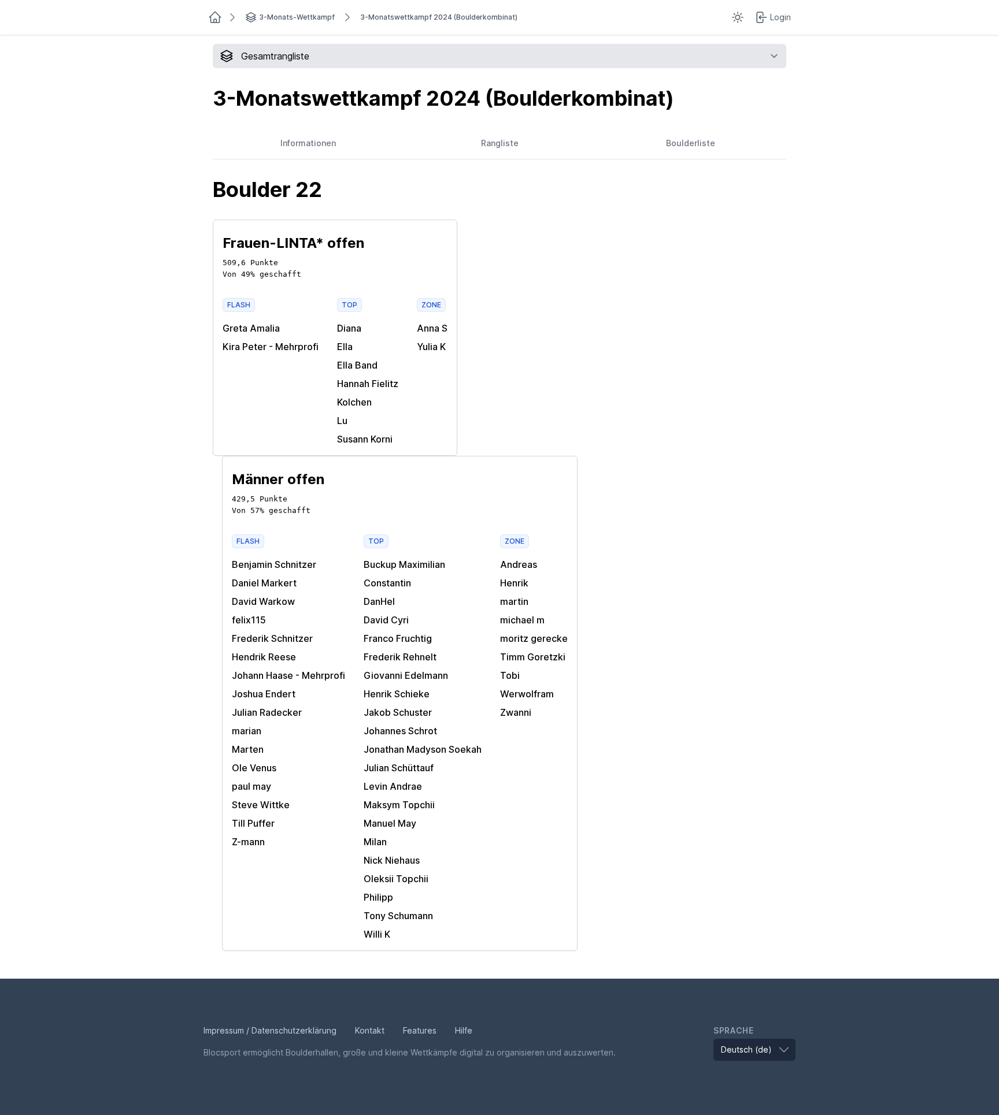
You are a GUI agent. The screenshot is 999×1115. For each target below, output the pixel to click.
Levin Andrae (393, 786)
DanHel (379, 601)
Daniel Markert (264, 583)
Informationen (308, 143)
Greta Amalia (251, 328)
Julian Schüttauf (399, 768)
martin (514, 601)
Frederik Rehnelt (400, 657)
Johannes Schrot (400, 731)
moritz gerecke (534, 638)
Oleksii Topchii (396, 878)
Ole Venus (254, 768)
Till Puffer (253, 823)
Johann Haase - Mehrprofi (288, 675)
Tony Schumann (398, 915)
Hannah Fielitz (367, 383)
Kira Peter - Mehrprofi (271, 346)
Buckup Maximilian (404, 564)
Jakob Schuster (398, 712)
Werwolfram (527, 694)
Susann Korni (365, 439)
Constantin (387, 583)
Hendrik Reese (264, 657)
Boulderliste (690, 143)
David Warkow (263, 601)
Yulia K (431, 346)
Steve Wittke (261, 805)
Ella (345, 346)
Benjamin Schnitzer (274, 564)
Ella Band (357, 365)
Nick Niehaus (392, 860)
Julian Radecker (267, 712)
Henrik (514, 583)
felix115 (249, 620)
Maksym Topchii (399, 805)
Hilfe (463, 1030)
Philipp (378, 897)
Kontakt (369, 1030)
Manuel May (390, 823)
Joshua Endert (263, 694)
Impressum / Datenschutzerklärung (270, 1030)
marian (246, 731)
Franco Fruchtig (398, 638)
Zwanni (515, 712)
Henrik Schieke (397, 694)
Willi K (377, 934)
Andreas (518, 564)
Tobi (510, 675)
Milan (375, 842)
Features (419, 1030)
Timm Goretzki (532, 657)
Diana (349, 328)
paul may (251, 786)
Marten (248, 749)
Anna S (432, 328)
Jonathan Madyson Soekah (423, 749)
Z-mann (248, 842)
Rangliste (500, 143)
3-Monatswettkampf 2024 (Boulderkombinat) (438, 17)
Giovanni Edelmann (406, 675)
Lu (342, 420)
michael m (522, 620)
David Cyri (386, 620)
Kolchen (354, 402)
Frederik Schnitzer (272, 638)
